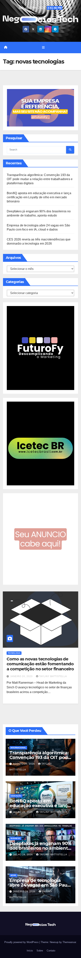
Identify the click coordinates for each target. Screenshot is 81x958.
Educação (16, 796)
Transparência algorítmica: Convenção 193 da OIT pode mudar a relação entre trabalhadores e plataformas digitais (40, 179)
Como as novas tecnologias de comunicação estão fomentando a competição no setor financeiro (40, 663)
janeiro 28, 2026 (24, 891)
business (15, 838)
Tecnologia (14, 653)
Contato (50, 950)
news (13, 875)
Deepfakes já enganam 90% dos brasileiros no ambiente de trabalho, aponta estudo (40, 848)
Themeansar (69, 942)
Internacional (18, 748)
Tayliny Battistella (53, 676)
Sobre (39, 950)
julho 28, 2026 (23, 812)
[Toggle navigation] (43, 47)
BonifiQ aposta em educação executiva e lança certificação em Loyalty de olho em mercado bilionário (39, 197)
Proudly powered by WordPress (21, 942)
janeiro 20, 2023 (21, 676)
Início (29, 950)
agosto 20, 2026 (24, 764)
